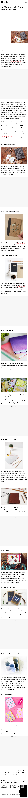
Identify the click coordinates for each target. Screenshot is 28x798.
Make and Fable (21, 242)
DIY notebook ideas (16, 60)
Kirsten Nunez (4, 49)
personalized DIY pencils (7, 135)
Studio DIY (13, 727)
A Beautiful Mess (8, 576)
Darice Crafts (4, 615)
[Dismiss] (26, 786)
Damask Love (13, 365)
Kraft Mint (4, 679)
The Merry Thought (20, 285)
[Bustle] (4, 2)
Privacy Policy (3, 795)
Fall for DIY (12, 473)
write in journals (5, 131)
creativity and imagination (14, 116)
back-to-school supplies (20, 123)
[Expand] (22, 786)
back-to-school (6, 104)
